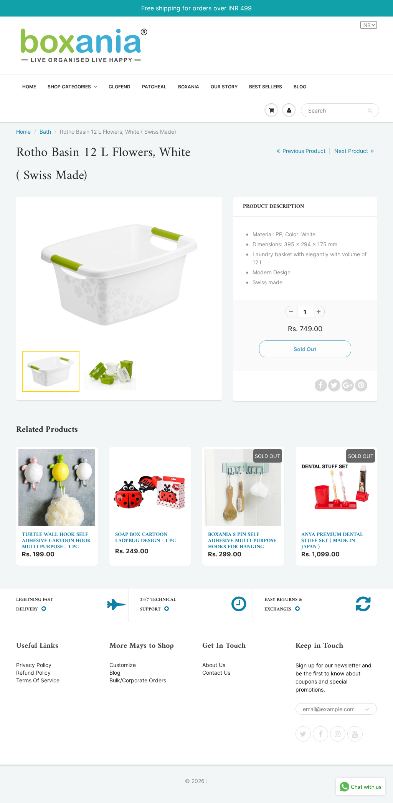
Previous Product (303, 151)
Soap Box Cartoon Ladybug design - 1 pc (145, 538)
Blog (115, 672)
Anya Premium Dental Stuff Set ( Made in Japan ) (332, 541)
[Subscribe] (367, 709)
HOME (29, 87)
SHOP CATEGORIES (69, 87)
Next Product (352, 151)
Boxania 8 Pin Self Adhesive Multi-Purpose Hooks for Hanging (242, 541)
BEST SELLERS (265, 87)
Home (23, 131)
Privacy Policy (33, 665)
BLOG (300, 87)
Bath (45, 131)
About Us (213, 665)
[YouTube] (355, 734)
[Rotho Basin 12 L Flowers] (119, 275)
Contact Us (216, 672)
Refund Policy (33, 672)
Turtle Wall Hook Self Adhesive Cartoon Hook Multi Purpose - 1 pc (56, 541)
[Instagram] (337, 734)
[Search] (369, 111)
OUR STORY (224, 87)
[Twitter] (303, 734)
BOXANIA (188, 87)
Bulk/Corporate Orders (137, 680)
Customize (122, 665)
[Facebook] (320, 734)
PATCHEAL (154, 87)
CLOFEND (119, 87)
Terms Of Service (37, 680)
